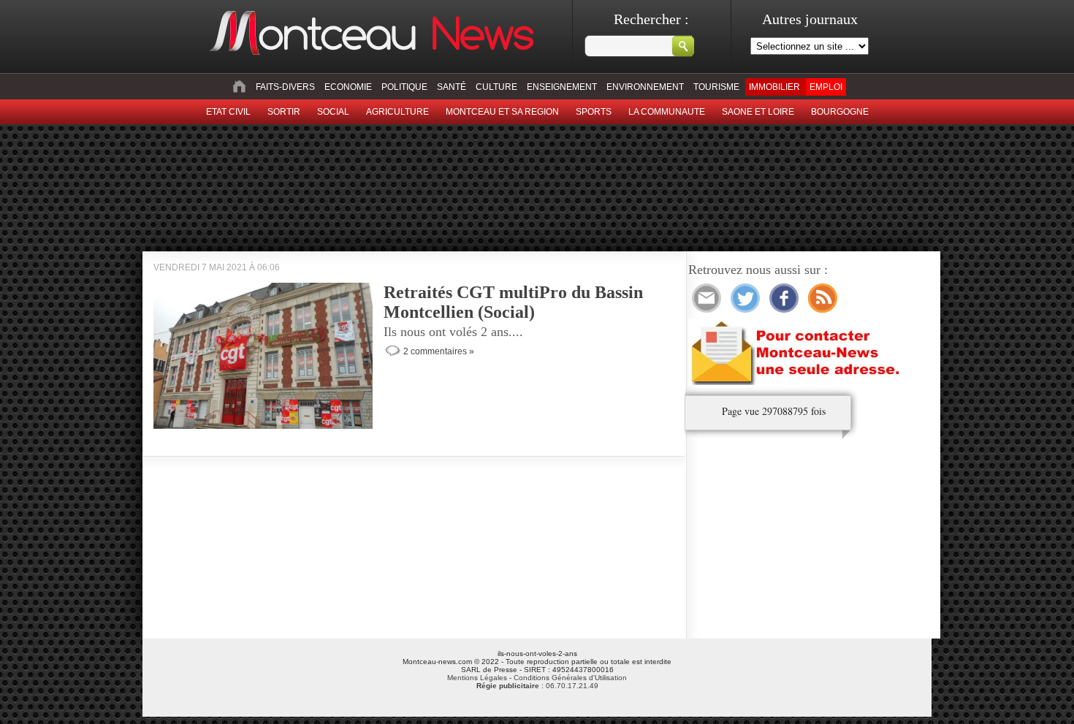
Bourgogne (840, 112)
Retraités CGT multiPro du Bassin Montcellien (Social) (513, 302)
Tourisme (716, 87)
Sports (594, 112)
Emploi (826, 87)
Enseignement (562, 87)
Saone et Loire (758, 112)
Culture (496, 87)
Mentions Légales (477, 678)
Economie (348, 87)
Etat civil (228, 112)
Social (333, 112)
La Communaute (666, 112)
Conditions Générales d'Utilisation (570, 678)
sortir (283, 112)
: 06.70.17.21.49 (537, 686)
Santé (451, 87)
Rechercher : (651, 19)
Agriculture (397, 112)
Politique (404, 87)
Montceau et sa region (502, 112)
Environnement (645, 87)
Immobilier (774, 87)
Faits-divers (285, 87)
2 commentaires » (438, 351)
